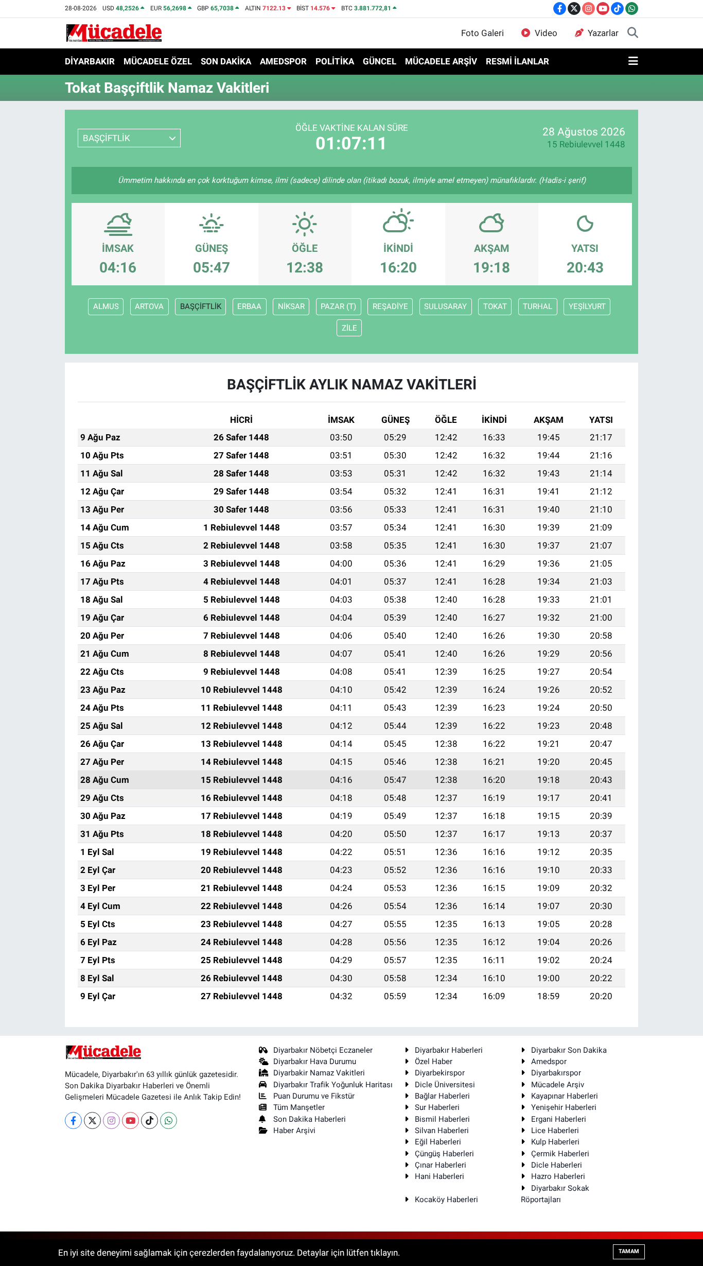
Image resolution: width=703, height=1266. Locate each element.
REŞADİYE (390, 306)
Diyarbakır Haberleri (449, 1050)
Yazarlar (603, 33)
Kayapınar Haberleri (564, 1096)
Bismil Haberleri (442, 1119)
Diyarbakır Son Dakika (569, 1050)
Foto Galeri (482, 33)
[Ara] (632, 33)
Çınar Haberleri (440, 1165)
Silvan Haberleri (442, 1130)
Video (546, 33)
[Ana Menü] (633, 62)
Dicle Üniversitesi (445, 1084)
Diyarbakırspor (556, 1072)
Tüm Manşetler (299, 1107)
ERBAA (249, 306)
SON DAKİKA (226, 61)
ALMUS (106, 306)
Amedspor (549, 1061)
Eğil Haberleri (438, 1142)
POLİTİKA (334, 61)
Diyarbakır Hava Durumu (314, 1061)
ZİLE (349, 328)
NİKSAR (291, 306)
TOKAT (495, 306)
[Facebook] (73, 1120)
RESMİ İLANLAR (517, 61)
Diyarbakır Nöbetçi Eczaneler (323, 1050)
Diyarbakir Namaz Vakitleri (319, 1072)
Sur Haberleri (437, 1107)
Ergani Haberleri (558, 1119)
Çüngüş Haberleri (444, 1153)
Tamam (629, 1251)
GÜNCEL (379, 61)
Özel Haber (433, 1061)
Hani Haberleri (439, 1176)
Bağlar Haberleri (442, 1096)
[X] (92, 1120)
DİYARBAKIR (90, 61)
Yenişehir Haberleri (563, 1107)
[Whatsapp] (168, 1120)
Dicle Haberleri (556, 1165)
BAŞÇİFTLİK (200, 306)
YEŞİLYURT (587, 306)
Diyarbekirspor (440, 1072)
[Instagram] (111, 1120)
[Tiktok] (149, 1120)
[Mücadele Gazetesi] (114, 32)
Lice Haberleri (555, 1130)
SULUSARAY (445, 306)
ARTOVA (149, 306)
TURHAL (537, 306)
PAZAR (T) (338, 306)
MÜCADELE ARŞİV (441, 61)
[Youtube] (130, 1120)
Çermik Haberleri (560, 1153)
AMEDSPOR (283, 61)
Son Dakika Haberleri (309, 1119)
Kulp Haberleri (555, 1142)
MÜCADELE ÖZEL (158, 61)
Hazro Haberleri (558, 1176)
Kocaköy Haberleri (446, 1199)
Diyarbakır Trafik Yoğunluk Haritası (333, 1084)
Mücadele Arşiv (557, 1084)
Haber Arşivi (294, 1130)
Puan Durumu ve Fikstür (314, 1096)
